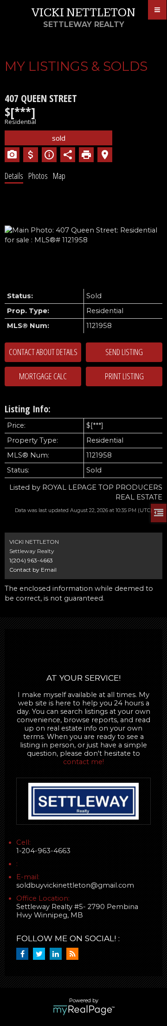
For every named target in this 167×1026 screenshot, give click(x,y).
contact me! (83, 762)
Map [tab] (59, 175)
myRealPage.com (83, 1010)
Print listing (124, 376)
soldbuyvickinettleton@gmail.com (75, 885)
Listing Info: (28, 409)
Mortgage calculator (43, 376)
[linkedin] (58, 954)
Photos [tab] (38, 175)
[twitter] (41, 954)
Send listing (124, 351)
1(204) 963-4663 (31, 560)
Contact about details (43, 351)
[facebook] (24, 954)
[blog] (74, 954)
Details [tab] (14, 175)
